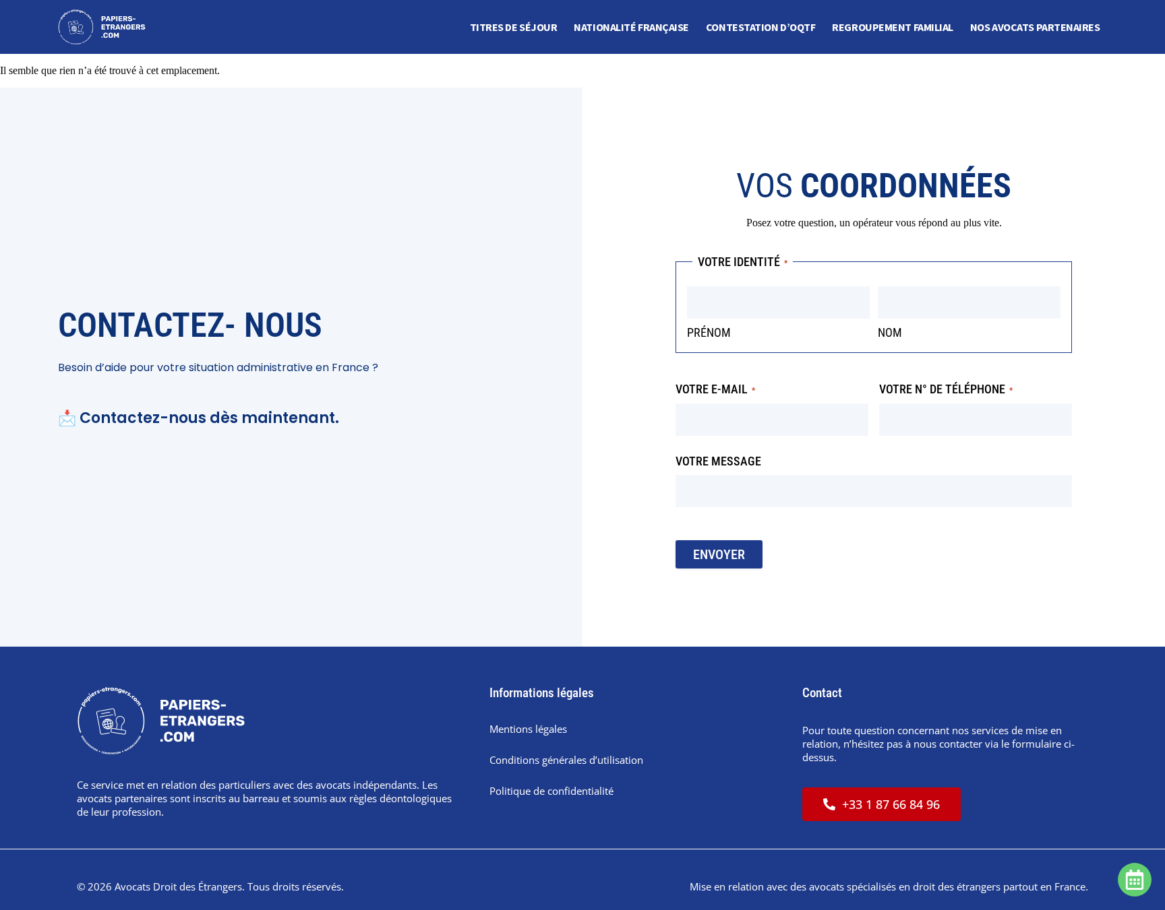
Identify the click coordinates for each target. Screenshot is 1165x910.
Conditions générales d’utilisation (566, 760)
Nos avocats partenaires (1035, 27)
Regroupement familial (892, 27)
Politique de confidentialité (551, 791)
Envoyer (719, 554)
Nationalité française (631, 27)
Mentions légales (528, 729)
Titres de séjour (514, 27)
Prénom (709, 332)
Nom (890, 332)
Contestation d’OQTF (760, 27)
